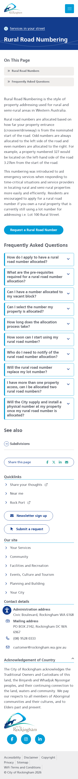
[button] (68, 259)
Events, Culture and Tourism (32, 575)
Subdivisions (20, 444)
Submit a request (29, 529)
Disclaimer (31, 757)
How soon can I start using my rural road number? (40, 339)
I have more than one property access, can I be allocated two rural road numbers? (40, 387)
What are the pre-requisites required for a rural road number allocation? (40, 276)
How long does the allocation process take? (40, 324)
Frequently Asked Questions (28, 81)
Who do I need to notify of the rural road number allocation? (40, 354)
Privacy (9, 764)
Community (19, 557)
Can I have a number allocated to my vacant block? (40, 294)
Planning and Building (27, 584)
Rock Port (18, 503)
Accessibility (12, 757)
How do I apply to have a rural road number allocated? (40, 259)
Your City (17, 592)
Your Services (20, 548)
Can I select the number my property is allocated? (40, 309)
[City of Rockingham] (13, 8)
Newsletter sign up (31, 516)
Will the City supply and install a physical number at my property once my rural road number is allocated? (40, 408)
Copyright (48, 757)
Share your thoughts (26, 485)
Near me (16, 493)
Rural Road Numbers (23, 71)
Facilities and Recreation (29, 566)
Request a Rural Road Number (33, 230)
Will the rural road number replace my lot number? (40, 369)
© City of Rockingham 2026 (22, 772)
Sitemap (22, 762)
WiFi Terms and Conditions (22, 767)
